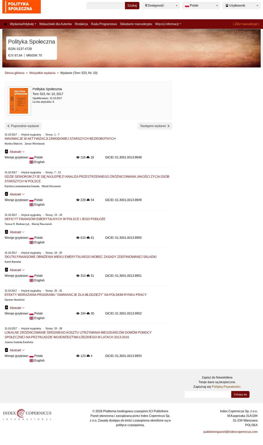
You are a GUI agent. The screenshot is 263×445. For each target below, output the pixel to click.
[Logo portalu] (21, 9)
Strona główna (14, 73)
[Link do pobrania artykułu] (6, 151)
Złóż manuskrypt (246, 24)
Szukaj (132, 5)
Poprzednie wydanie (24, 126)
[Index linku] (27, 414)
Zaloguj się (240, 394)
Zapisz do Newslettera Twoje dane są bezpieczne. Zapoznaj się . (217, 382)
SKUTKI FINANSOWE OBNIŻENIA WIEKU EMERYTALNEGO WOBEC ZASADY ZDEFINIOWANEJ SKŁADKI (81, 256)
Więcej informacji (167, 24)
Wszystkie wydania (42, 73)
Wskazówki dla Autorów (55, 24)
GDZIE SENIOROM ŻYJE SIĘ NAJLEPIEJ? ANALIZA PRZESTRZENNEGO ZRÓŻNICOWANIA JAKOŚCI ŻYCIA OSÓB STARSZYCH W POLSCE (87, 179)
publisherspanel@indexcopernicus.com (231, 431)
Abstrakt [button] (15, 151)
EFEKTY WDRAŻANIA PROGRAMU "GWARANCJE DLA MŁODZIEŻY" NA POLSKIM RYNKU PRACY (76, 294)
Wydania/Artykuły (22, 24)
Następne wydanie (153, 126)
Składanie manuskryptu (136, 24)
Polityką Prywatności (226, 386)
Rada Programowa (104, 24)
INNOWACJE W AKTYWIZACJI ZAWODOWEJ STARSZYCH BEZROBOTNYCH (60, 138)
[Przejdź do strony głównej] (5, 24)
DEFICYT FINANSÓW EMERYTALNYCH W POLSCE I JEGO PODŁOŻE (55, 219)
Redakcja (81, 24)
